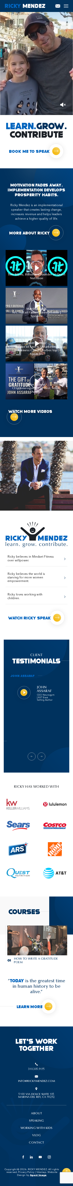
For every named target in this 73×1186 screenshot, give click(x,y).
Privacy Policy (26, 1172)
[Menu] (66, 5)
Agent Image (38, 1175)
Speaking (36, 1120)
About (36, 1113)
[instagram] (49, 1157)
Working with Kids (36, 1128)
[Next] (41, 756)
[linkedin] (31, 1157)
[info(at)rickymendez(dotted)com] (57, 6)
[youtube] (40, 1157)
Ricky (25, 5)
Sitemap (41, 1172)
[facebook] (23, 1157)
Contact (36, 1142)
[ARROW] (24, 730)
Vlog (36, 1135)
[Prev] (32, 756)
